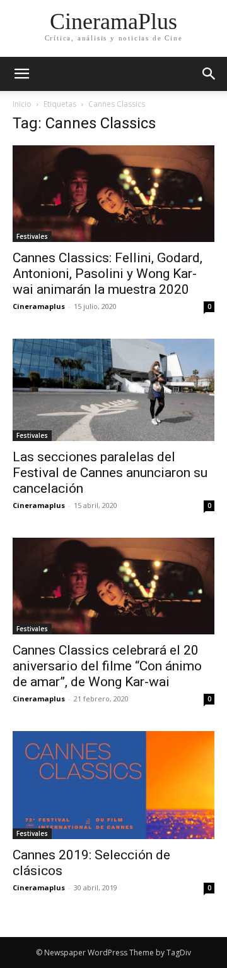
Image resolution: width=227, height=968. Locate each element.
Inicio (22, 104)
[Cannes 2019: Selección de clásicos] (113, 785)
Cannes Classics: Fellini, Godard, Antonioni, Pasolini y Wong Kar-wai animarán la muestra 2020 (107, 273)
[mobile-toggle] (21, 74)
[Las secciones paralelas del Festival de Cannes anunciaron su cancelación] (113, 390)
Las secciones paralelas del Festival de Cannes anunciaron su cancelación (110, 472)
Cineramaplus (39, 306)
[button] (209, 74)
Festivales (32, 236)
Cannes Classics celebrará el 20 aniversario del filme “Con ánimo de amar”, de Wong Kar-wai (107, 666)
